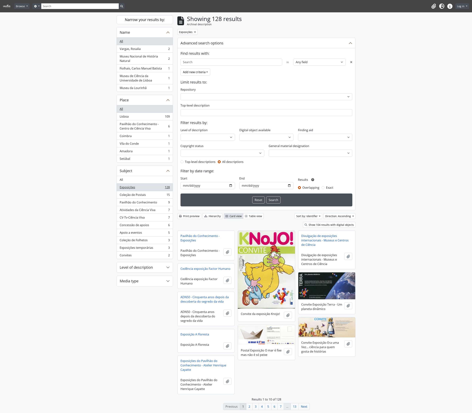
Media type (129, 280)
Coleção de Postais (144, 196)
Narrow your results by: (145, 19)
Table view (255, 216)
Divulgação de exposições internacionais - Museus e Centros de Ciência (325, 240)
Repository (188, 90)
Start (184, 178)
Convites (144, 256)
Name (125, 32)
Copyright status (192, 146)
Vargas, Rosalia (144, 50)
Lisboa (144, 117)
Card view (235, 216)
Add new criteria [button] (194, 72)
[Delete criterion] (351, 62)
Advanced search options (202, 43)
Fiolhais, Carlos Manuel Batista (144, 69)
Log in (461, 6)
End (242, 178)
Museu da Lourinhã (144, 89)
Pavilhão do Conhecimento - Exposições (200, 238)
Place (124, 99)
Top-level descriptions (200, 162)
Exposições (144, 188)
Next (304, 407)
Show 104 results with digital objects (331, 224)
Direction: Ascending (338, 216)
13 (294, 407)
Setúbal (144, 159)
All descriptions (233, 162)
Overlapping (310, 188)
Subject (126, 170)
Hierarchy (214, 216)
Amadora (144, 152)
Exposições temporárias (144, 249)
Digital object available (254, 130)
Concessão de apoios (144, 226)
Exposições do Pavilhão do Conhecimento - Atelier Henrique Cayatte (203, 365)
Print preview (190, 216)
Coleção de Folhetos (144, 241)
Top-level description (195, 105)
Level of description (136, 267)
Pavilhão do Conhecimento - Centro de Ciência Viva (144, 126)
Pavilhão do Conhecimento (144, 203)
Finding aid (305, 130)
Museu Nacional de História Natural (144, 58)
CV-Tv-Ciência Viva (144, 218)
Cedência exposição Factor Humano (205, 269)
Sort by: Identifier (307, 216)
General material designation (289, 146)
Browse (21, 6)
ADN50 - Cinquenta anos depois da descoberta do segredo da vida (205, 299)
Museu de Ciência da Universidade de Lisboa (144, 78)
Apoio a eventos (144, 233)
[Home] (8, 6)
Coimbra (144, 137)
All (121, 41)
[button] (434, 6)
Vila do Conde (144, 144)
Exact (329, 188)
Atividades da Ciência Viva (144, 211)
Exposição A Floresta (195, 334)
